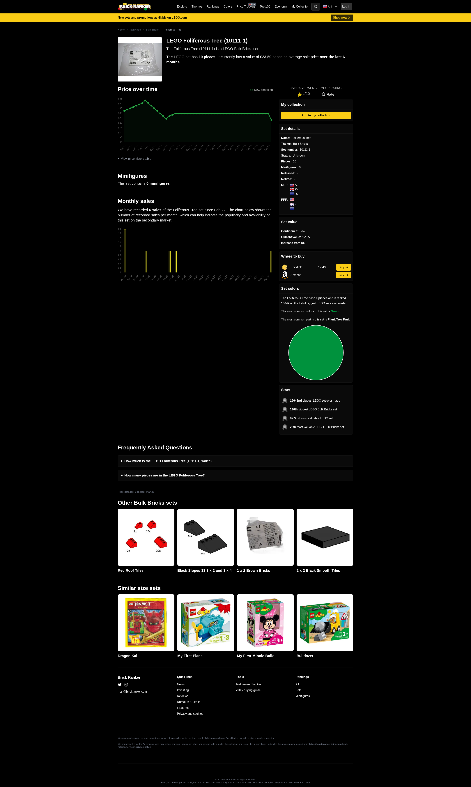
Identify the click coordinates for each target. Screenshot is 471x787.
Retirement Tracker (248, 684)
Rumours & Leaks (188, 701)
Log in (346, 6)
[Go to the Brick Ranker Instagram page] (126, 685)
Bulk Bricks (152, 29)
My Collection (300, 6)
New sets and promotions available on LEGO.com (152, 17)
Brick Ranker (129, 677)
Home (121, 29)
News (181, 684)
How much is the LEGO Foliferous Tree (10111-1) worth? (168, 461)
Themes (197, 6)
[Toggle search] (315, 6)
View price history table (136, 158)
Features (183, 707)
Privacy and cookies (190, 713)
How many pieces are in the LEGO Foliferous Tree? (164, 475)
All (297, 684)
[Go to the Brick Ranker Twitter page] (119, 685)
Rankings (213, 6)
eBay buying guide (248, 690)
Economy (281, 6)
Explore (182, 6)
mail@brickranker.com (132, 691)
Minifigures (302, 696)
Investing (183, 690)
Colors (228, 6)
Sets (298, 690)
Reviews (182, 696)
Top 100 (265, 6)
